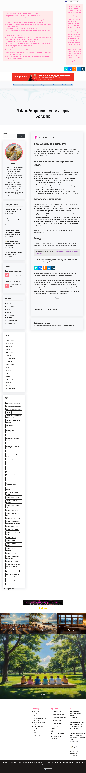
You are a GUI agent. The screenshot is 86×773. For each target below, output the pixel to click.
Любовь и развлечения (12, 443)
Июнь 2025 (9, 370)
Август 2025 (10, 364)
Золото (9, 309)
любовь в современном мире (12, 514)
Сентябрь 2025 (10, 361)
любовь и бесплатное (12, 529)
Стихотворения (12, 321)
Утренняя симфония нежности (12, 478)
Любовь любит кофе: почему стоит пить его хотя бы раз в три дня (12, 232)
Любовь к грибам (11, 451)
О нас (35, 714)
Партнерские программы (10, 317)
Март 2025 (9, 379)
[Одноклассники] (74, 69)
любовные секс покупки (12, 497)
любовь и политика (11, 553)
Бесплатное (11, 307)
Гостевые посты (58, 717)
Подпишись (63, 273)
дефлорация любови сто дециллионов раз (13, 483)
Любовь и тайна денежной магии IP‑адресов (13, 447)
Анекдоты (10, 303)
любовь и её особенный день (13, 533)
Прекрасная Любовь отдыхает (12, 467)
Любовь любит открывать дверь (13, 455)
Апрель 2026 (10, 349)
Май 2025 (9, 373)
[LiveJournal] (83, 69)
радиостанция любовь (12, 571)
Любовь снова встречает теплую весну (13, 462)
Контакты (37, 735)
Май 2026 (9, 346)
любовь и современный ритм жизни (12, 557)
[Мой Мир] (79, 69)
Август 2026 (10, 340)
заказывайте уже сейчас (69, 291)
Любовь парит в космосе (13, 459)
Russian (69, 1)
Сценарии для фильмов (10, 325)
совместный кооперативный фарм (12, 579)
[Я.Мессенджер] (66, 69)
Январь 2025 (10, 385)
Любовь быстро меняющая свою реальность (13, 416)
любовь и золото (11, 537)
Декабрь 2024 (10, 388)
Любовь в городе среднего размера (13, 421)
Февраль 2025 (10, 382)
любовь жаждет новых (12, 526)
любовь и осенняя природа (11, 549)
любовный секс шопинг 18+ (12, 506)
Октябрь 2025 (10, 358)
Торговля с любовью (12, 475)
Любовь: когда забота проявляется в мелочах (14, 253)
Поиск (5, 133)
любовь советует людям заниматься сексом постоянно (13, 566)
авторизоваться (69, 325)
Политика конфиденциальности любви (40, 718)
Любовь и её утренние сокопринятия (12, 439)
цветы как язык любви (12, 584)
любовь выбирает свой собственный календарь (13, 522)
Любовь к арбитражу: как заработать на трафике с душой (13, 221)
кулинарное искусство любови (12, 493)
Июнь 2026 (9, 343)
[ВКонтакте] (70, 69)
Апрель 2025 (10, 376)
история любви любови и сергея (13, 488)
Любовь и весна (10, 435)
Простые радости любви (13, 471)
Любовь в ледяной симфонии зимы (11, 426)
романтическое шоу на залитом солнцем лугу (12, 575)
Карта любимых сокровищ (13, 409)
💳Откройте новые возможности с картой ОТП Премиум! (12, 243)
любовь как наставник (12, 561)
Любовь (9, 312)
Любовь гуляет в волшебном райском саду (13, 431)
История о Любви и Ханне (13, 406)
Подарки (36, 711)
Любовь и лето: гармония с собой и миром (13, 210)
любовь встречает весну (13, 518)
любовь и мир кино (11, 540)
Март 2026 (9, 352)
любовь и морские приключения (11, 544)
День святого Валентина (13, 403)
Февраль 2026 (10, 355)
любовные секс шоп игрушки (11, 501)
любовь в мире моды (12, 510)
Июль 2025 (9, 367)
